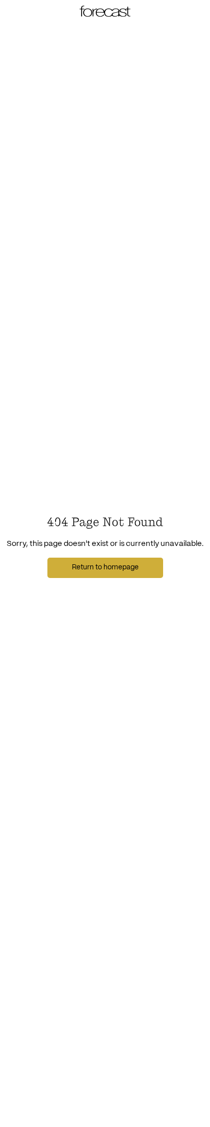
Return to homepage (105, 567)
